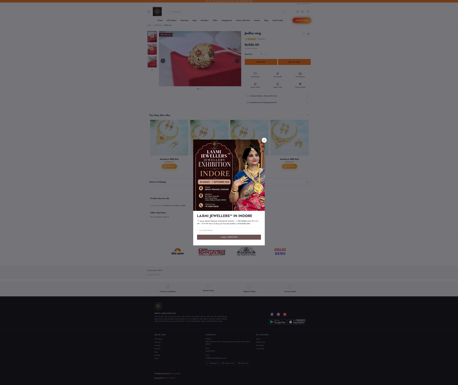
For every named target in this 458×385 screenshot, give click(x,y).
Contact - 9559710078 (229, 237)
